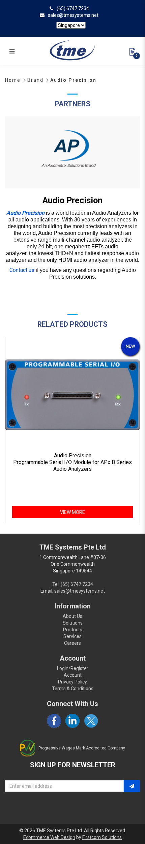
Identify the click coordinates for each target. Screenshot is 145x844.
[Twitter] (91, 721)
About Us (72, 616)
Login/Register (72, 668)
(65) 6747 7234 (73, 8)
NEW (130, 346)
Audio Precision (73, 80)
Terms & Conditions (72, 688)
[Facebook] (54, 721)
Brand (35, 80)
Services (72, 636)
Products (72, 629)
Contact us (21, 270)
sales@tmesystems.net (73, 15)
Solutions (73, 623)
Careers (72, 643)
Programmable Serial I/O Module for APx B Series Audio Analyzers (72, 465)
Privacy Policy (72, 681)
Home (13, 80)
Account (73, 675)
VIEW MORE (72, 512)
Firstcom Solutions (102, 837)
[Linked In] (72, 721)
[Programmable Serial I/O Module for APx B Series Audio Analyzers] (72, 394)
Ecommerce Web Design (49, 837)
